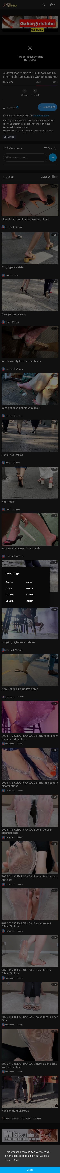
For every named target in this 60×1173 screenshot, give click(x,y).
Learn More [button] (12, 1160)
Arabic (29, 582)
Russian (29, 594)
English (9, 582)
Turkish (29, 601)
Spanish (9, 601)
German (9, 594)
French (29, 588)
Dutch (9, 588)
